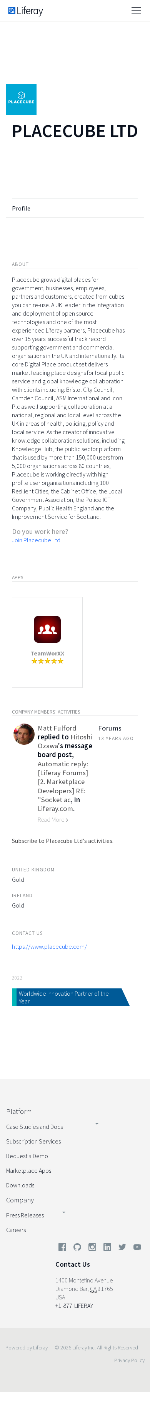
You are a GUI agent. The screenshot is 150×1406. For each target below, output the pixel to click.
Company (20, 1199)
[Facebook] (62, 1249)
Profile (21, 208)
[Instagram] (92, 1249)
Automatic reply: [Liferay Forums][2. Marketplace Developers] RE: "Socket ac (63, 781)
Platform (19, 1111)
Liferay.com (55, 808)
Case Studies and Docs (34, 1126)
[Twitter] (122, 1249)
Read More (51, 819)
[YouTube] (135, 1249)
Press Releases (25, 1215)
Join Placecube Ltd (36, 540)
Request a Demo (27, 1156)
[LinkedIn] (107, 1249)
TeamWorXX (47, 653)
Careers (16, 1230)
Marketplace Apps (28, 1170)
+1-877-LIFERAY (74, 1305)
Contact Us (72, 1264)
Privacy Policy (129, 1360)
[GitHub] (77, 1249)
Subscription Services (33, 1141)
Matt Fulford (57, 728)
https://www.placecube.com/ (49, 946)
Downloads (20, 1185)
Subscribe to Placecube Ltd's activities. (62, 840)
